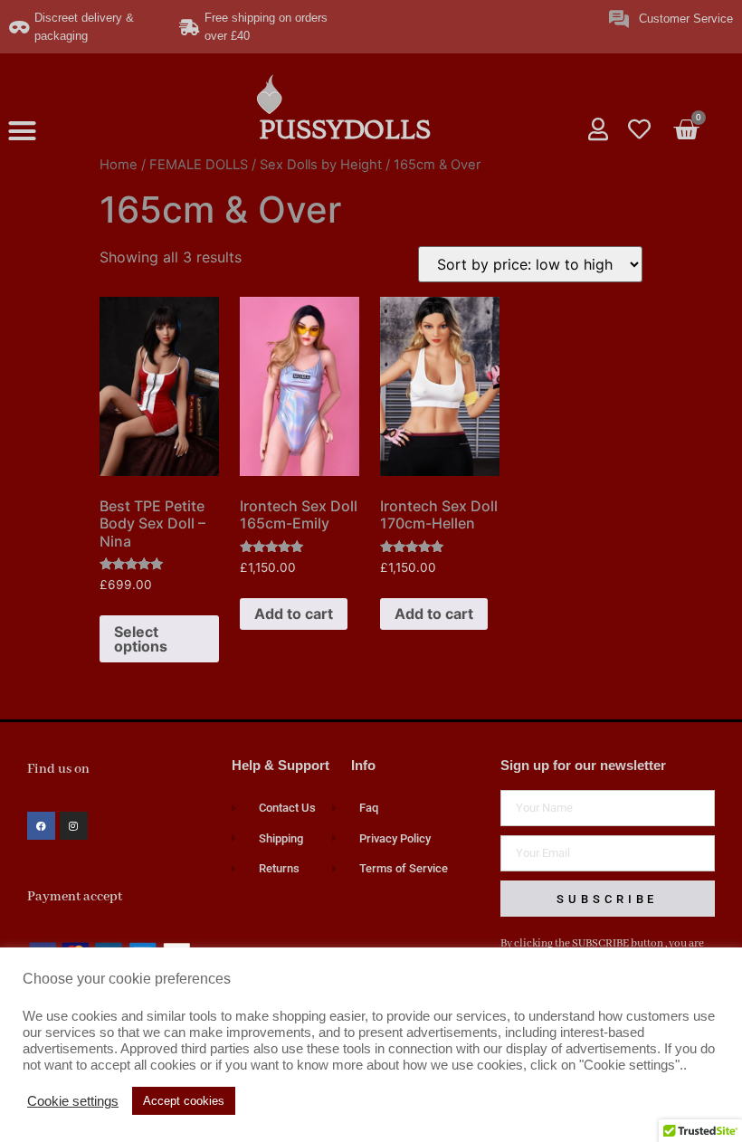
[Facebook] (41, 826)
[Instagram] (74, 826)
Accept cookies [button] (183, 1101)
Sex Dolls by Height (321, 165)
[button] (22, 131)
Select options (140, 639)
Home (119, 165)
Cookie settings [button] (73, 1101)
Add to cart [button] (293, 613)
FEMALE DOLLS (198, 165)
